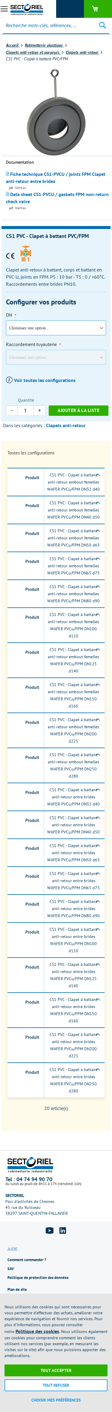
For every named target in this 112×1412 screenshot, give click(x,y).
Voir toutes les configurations (45, 380)
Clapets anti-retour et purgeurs (33, 52)
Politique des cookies (37, 1331)
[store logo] (28, 9)
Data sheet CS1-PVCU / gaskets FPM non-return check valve (57, 197)
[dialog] (56, 1352)
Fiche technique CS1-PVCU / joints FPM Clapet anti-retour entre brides (55, 177)
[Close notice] (104, 1300)
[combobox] (45, 25)
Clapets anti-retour (82, 52)
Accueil (13, 45)
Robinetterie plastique (44, 45)
